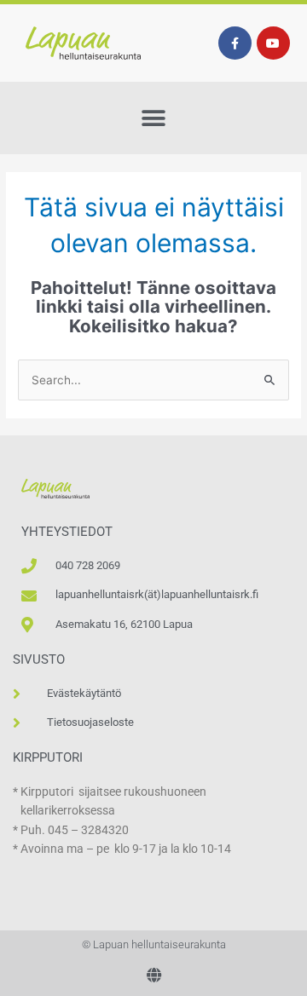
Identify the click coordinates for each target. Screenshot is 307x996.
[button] (154, 118)
